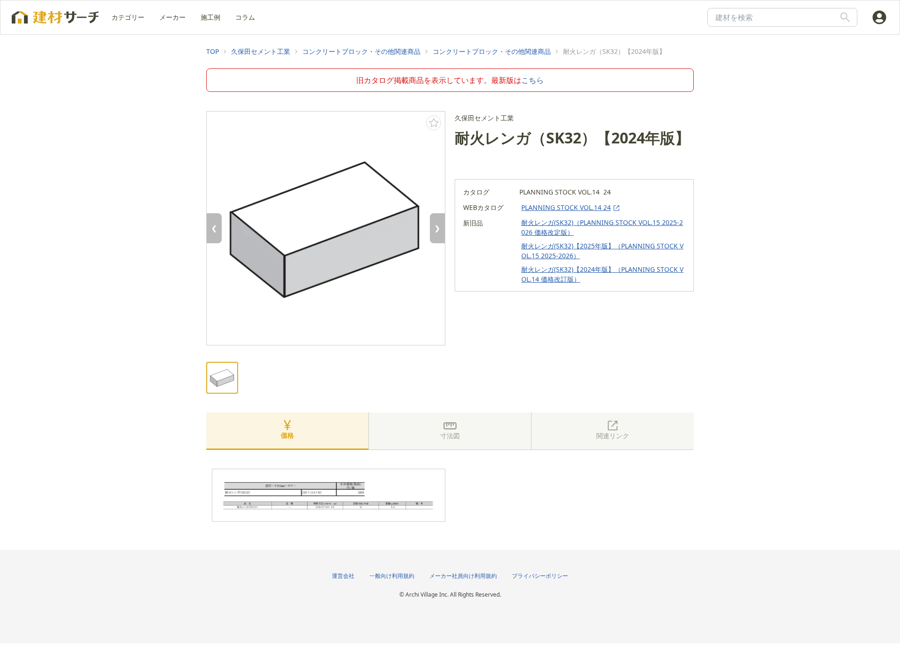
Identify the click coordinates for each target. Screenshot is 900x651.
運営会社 (343, 576)
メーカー (172, 17)
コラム (245, 17)
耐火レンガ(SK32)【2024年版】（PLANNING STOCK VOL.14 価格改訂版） (602, 274)
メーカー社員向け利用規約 (463, 576)
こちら (532, 80)
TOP (212, 51)
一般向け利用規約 (391, 576)
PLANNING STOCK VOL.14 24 (566, 207)
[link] (212, 51)
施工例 (210, 17)
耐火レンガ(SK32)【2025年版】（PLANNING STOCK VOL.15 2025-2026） (602, 250)
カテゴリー (128, 17)
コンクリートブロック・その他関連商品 (361, 51)
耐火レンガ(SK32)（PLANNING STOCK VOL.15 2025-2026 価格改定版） (602, 227)
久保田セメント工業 (260, 51)
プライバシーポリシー (540, 576)
